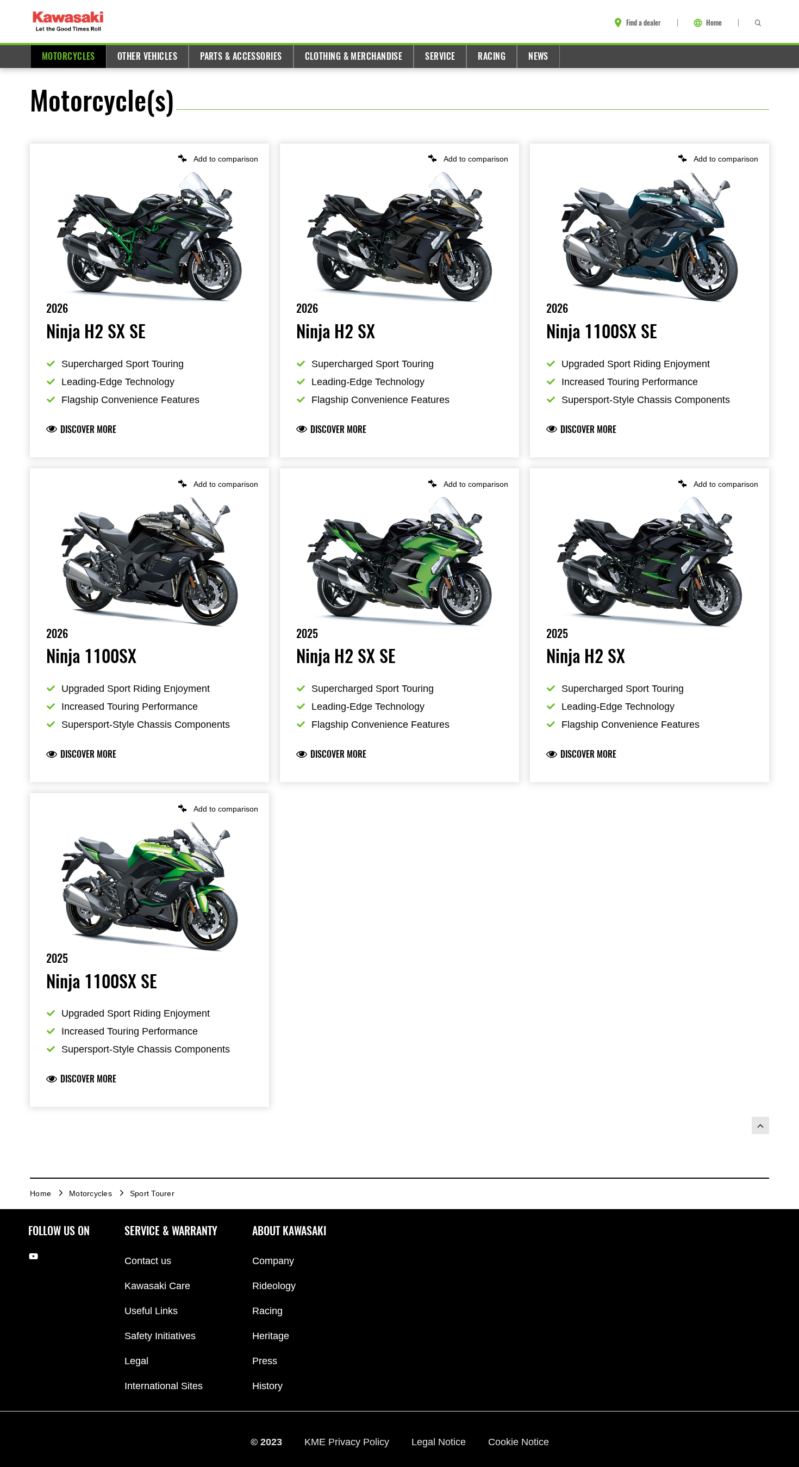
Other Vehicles (147, 56)
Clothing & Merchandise (354, 56)
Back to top (760, 1125)
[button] (149, 158)
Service (440, 56)
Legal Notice (440, 1441)
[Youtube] (33, 1256)
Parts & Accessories (241, 56)
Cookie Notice (518, 1441)
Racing (491, 56)
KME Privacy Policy (348, 1441)
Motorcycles (68, 56)
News (538, 56)
